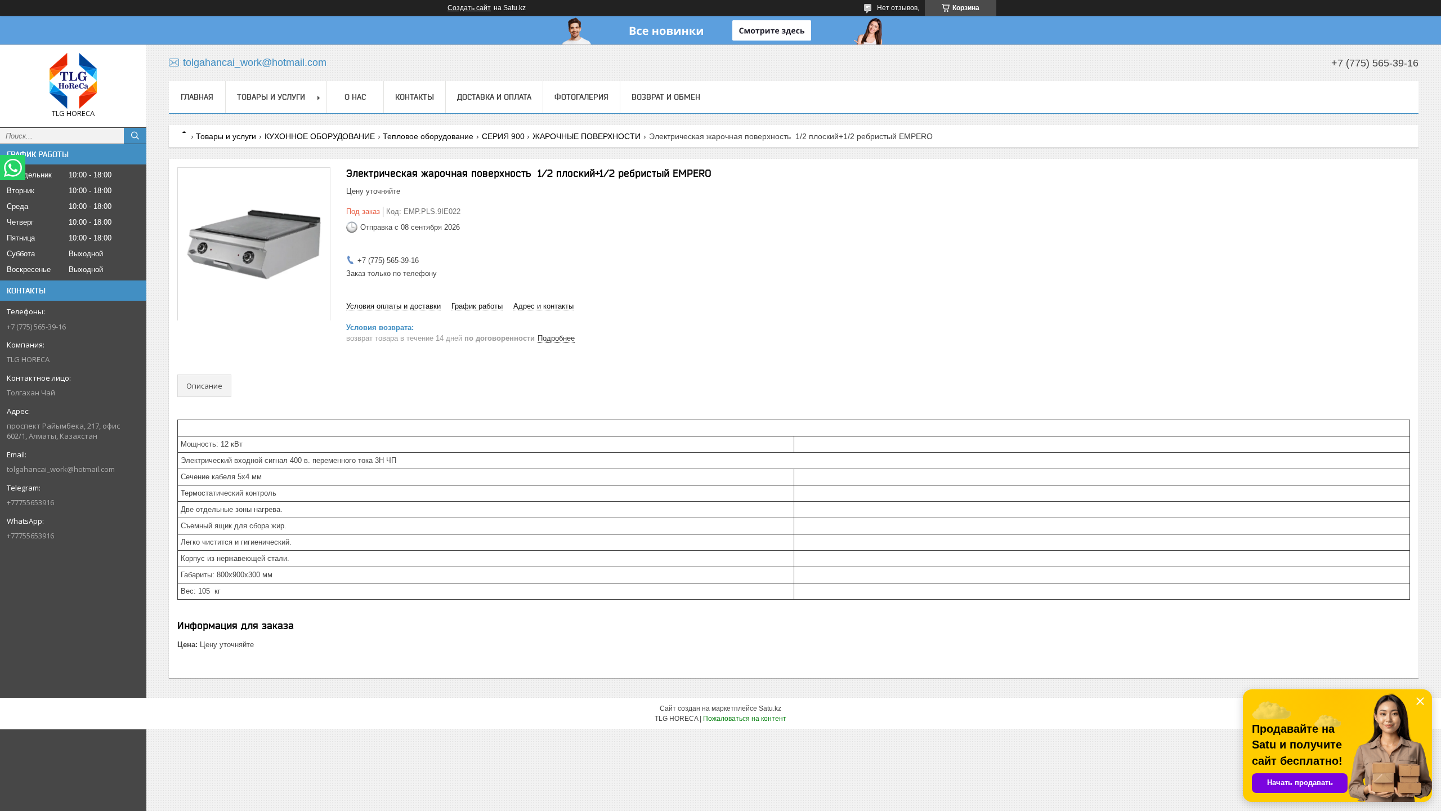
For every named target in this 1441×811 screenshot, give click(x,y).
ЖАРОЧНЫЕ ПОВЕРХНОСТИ (586, 136)
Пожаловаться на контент (744, 719)
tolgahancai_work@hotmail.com (61, 469)
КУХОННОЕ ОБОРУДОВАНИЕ (320, 136)
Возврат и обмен (666, 96)
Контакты (414, 96)
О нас (355, 96)
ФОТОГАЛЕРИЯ (581, 96)
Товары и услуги (271, 96)
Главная (197, 96)
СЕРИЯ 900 (503, 136)
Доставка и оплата (494, 96)
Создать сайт (469, 8)
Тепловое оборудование (428, 136)
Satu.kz (770, 708)
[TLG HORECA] (73, 81)
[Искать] (135, 135)
